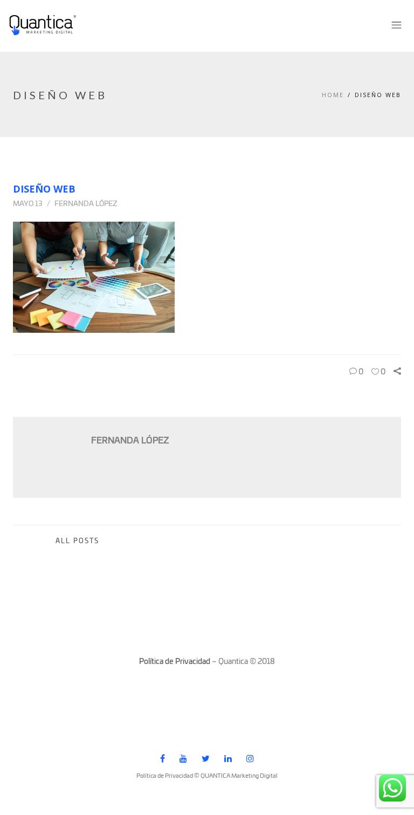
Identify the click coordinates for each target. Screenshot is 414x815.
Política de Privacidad (174, 662)
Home (333, 95)
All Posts (77, 541)
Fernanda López (86, 204)
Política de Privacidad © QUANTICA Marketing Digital (207, 776)
